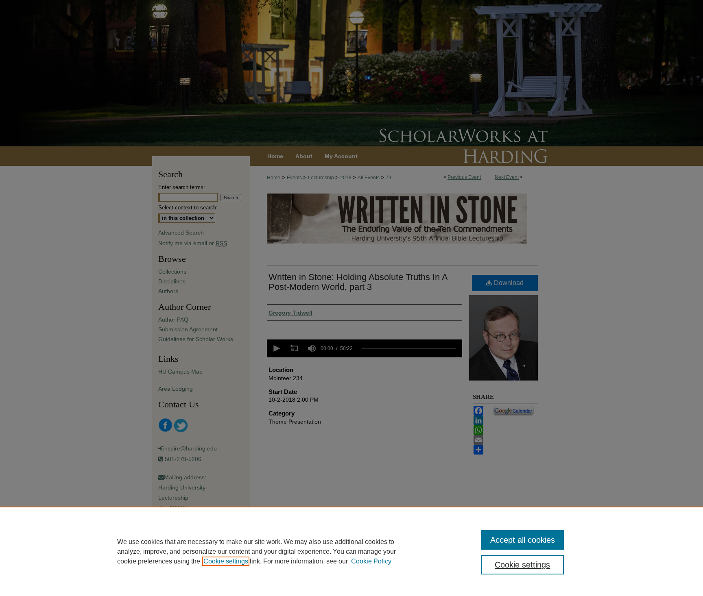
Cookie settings (225, 561)
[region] (351, 551)
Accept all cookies (522, 539)
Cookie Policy (371, 561)
